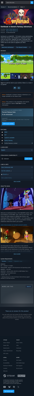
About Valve (19, 342)
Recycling (18, 350)
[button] (3, 7)
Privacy (5, 360)
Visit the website (5, 170)
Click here (18, 103)
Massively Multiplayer (8, 47)
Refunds (5, 371)
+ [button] (29, 47)
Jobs (17, 345)
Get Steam (18, 360)
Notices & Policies (7, 365)
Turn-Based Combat (21, 47)
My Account (19, 368)
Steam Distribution (8, 350)
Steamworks (6, 348)
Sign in (2, 82)
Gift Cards (5, 353)
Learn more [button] (28, 158)
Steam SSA (6, 345)
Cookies (5, 368)
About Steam (6, 342)
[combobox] (18, 2)
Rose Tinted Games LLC (12, 29)
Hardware (18, 348)
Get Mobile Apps (9, 391)
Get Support (19, 365)
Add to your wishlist (8, 123)
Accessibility (6, 363)
